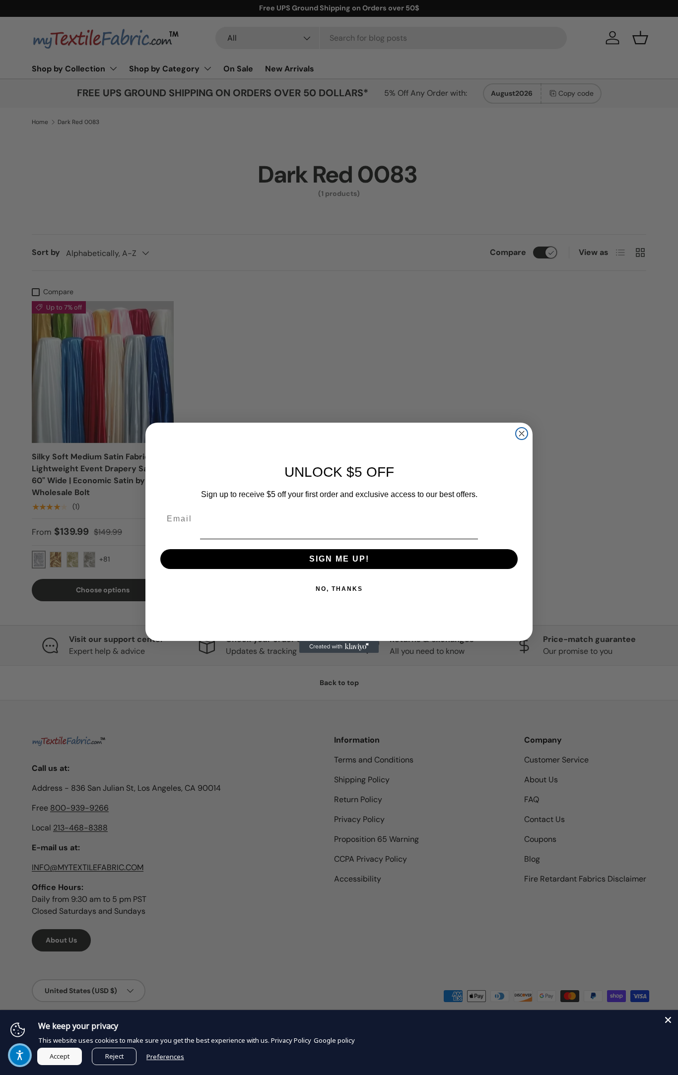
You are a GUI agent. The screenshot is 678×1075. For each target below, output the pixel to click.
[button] (20, 1055)
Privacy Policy (291, 1040)
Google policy (334, 1040)
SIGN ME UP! (339, 559)
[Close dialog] (522, 434)
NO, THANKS (339, 588)
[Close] (668, 1020)
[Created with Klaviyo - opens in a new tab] (339, 647)
